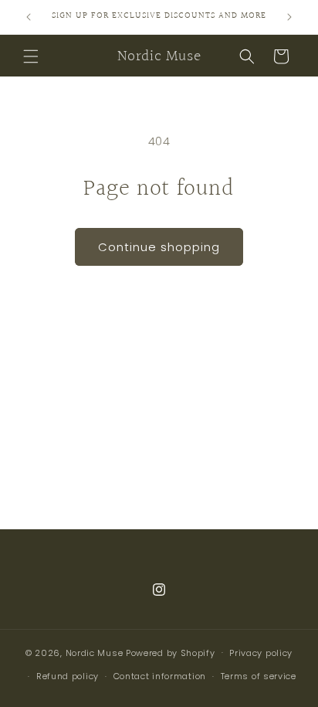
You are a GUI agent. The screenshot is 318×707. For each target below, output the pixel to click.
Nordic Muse (94, 652)
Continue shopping (159, 247)
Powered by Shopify (170, 652)
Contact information (159, 676)
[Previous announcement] (29, 17)
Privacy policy (261, 653)
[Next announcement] (289, 17)
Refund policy (67, 676)
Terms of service (258, 676)
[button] (31, 56)
